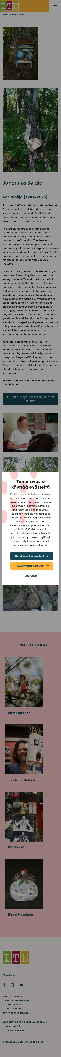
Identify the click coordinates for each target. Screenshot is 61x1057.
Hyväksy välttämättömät (29, 565)
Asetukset (31, 575)
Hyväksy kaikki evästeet (29, 555)
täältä (44, 544)
